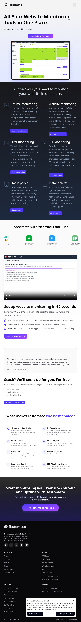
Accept (66, 614)
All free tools (9, 612)
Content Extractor (10, 591)
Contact (7, 559)
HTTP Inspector (10, 601)
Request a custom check (16, 402)
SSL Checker (8, 608)
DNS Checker (9, 598)
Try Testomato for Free (40, 507)
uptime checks (27, 433)
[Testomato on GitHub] (22, 545)
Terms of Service (71, 619)
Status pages (17, 210)
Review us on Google (50, 579)
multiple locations (18, 117)
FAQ (43, 569)
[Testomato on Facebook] (11, 545)
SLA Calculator (9, 605)
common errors (24, 468)
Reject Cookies (36, 614)
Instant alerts (55, 213)
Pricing (6, 556)
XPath (28, 445)
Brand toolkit (9, 573)
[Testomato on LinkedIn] (6, 545)
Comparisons (47, 573)
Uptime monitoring (19, 131)
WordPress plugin (49, 566)
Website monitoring (57, 134)
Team (6, 566)
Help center (46, 559)
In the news (8, 569)
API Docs (45, 556)
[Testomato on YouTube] (27, 545)
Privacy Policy (60, 619)
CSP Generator (9, 595)
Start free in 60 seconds (16, 336)
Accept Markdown (11, 588)
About (6, 563)
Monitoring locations (50, 576)
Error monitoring (18, 172)
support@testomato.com (51, 588)
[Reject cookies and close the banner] (73, 600)
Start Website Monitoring (40, 36)
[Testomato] (13, 5)
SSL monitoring (56, 175)
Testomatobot (47, 563)
